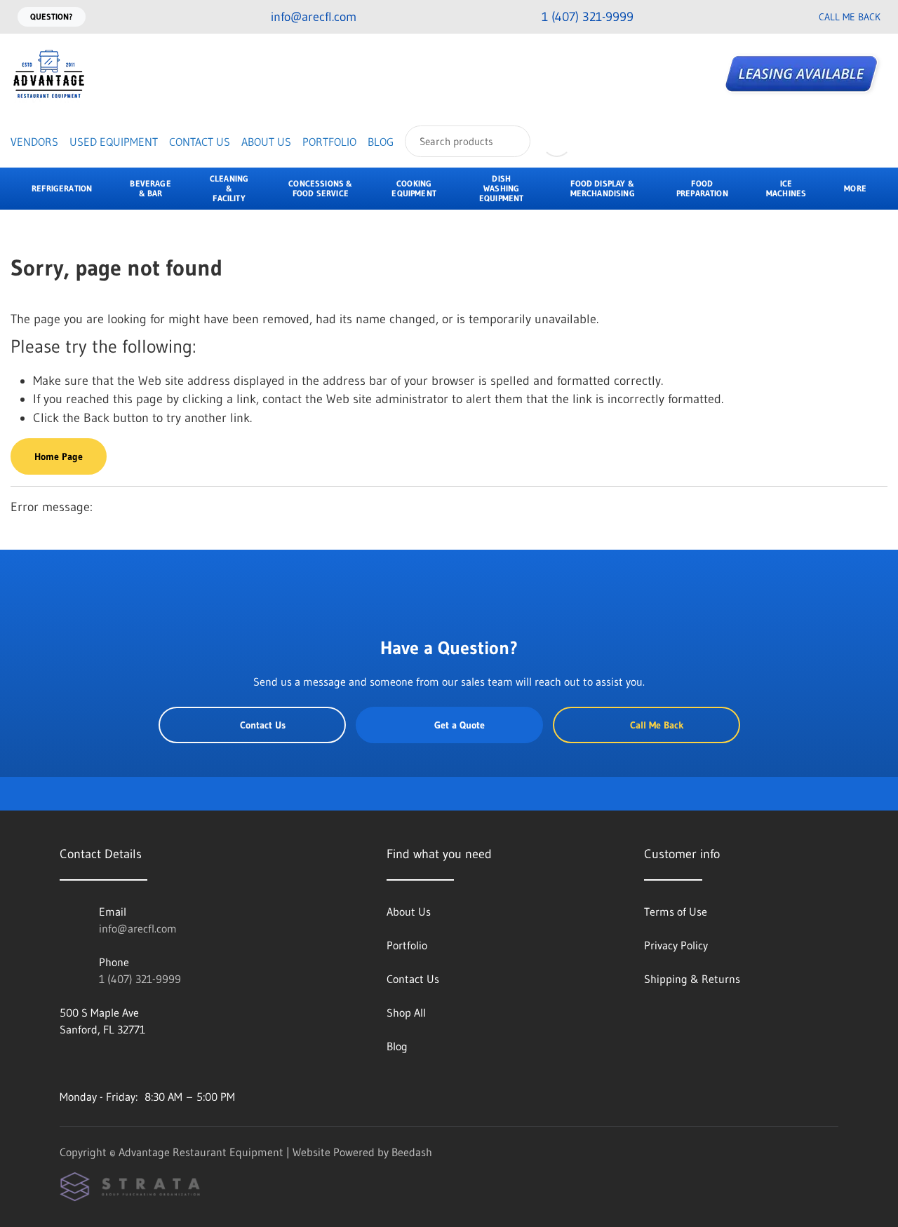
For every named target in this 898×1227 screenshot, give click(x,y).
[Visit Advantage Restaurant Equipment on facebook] (66, 1063)
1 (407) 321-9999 (140, 979)
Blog (381, 142)
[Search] (510, 141)
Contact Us (199, 142)
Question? (51, 16)
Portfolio (329, 142)
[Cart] (598, 141)
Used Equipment (113, 142)
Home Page (58, 456)
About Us (266, 142)
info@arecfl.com (138, 928)
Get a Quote (459, 725)
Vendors (34, 142)
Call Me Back (849, 17)
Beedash (411, 1152)
